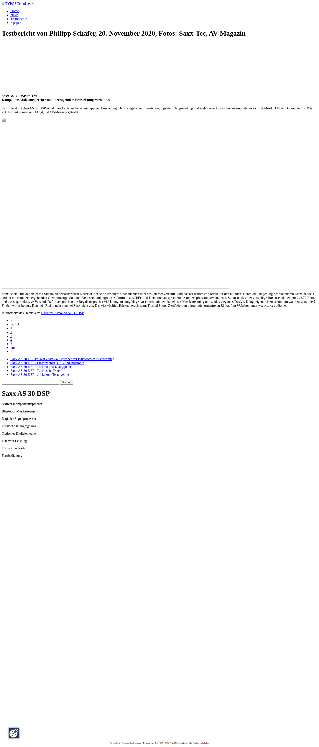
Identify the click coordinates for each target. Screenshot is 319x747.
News (14, 15)
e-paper (15, 23)
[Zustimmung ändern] (14, 733)
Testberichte (18, 19)
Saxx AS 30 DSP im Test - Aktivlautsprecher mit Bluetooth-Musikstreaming (62, 359)
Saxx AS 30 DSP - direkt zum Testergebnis (39, 374)
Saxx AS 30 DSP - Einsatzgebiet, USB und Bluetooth (47, 363)
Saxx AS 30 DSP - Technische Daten (35, 371)
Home (14, 11)
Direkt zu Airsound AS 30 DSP (62, 313)
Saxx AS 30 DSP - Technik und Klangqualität (41, 367)
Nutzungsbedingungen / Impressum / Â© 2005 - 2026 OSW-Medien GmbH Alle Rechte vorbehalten (165, 743)
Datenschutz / (116, 743)
